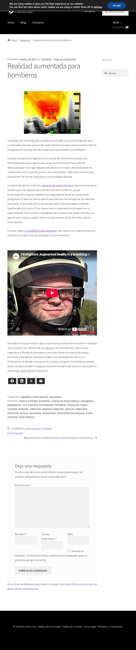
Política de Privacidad (49, 626)
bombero (33, 400)
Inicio (10, 22)
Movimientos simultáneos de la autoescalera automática (58, 437)
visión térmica (27, 416)
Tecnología (55, 396)
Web (70, 534)
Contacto (38, 22)
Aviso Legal (90, 626)
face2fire (46, 59)
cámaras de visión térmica (57, 185)
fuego (83, 404)
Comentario (23, 485)
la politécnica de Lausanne (40, 230)
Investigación (40, 396)
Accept (117, 5)
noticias (69, 408)
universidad (49, 412)
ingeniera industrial (53, 408)
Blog (23, 22)
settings (98, 7)
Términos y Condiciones (110, 626)
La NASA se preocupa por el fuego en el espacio (29, 431)
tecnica (24, 412)
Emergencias (14, 404)
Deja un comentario (65, 59)
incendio (12, 408)
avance (23, 400)
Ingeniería (25, 40)
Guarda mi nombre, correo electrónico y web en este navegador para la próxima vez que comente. (51, 555)
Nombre (21, 534)
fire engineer (46, 404)
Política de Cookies (72, 626)
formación (73, 404)
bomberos (44, 400)
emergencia (87, 400)
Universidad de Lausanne (71, 412)
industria (23, 408)
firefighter (60, 404)
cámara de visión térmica (65, 400)
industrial (35, 408)
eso (25, 404)
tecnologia (35, 412)
